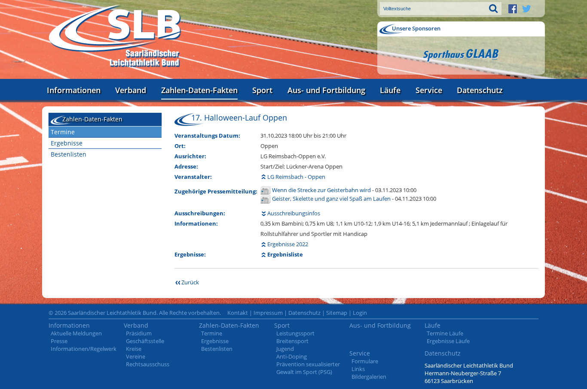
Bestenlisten (68, 154)
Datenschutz (480, 90)
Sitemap (336, 313)
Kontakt (237, 313)
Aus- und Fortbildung (326, 90)
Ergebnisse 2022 (287, 244)
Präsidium (139, 333)
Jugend (285, 349)
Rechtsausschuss (147, 364)
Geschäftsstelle (145, 341)
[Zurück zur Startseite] (115, 36)
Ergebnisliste (285, 254)
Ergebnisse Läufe (448, 341)
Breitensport (292, 341)
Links (358, 369)
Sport (262, 90)
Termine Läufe (445, 333)
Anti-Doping (291, 356)
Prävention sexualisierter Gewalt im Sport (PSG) (308, 368)
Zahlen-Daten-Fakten (199, 90)
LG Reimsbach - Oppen (296, 177)
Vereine (135, 356)
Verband (130, 90)
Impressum (268, 313)
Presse (59, 341)
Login (360, 313)
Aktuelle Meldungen (76, 333)
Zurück (190, 282)
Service (429, 90)
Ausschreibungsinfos (293, 213)
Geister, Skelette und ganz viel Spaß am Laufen (332, 198)
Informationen (74, 90)
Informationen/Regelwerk (83, 349)
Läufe (390, 90)
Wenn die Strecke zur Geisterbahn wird (322, 190)
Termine (63, 132)
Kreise (133, 349)
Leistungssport (295, 333)
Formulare (365, 361)
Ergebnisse (67, 143)
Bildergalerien (369, 376)
